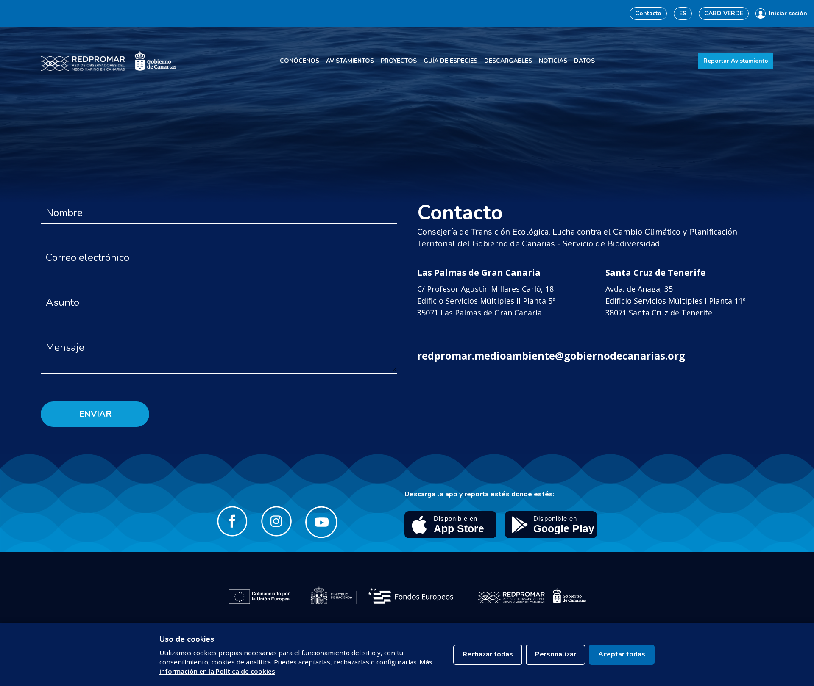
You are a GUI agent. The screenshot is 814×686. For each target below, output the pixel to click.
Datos (584, 61)
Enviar (95, 414)
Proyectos (399, 61)
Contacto (648, 13)
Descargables (508, 61)
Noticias (553, 61)
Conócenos (299, 61)
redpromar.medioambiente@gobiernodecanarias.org (551, 355)
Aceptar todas (621, 654)
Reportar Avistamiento (735, 61)
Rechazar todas (488, 654)
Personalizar (555, 654)
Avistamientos (350, 61)
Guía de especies (450, 61)
